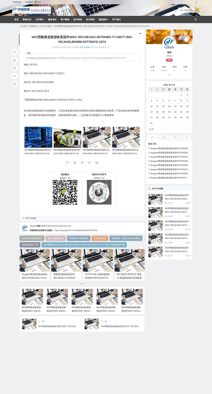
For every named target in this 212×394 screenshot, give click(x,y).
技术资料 (90, 19)
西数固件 (34, 26)
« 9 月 (151, 129)
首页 (16, 19)
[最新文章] (152, 138)
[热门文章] (163, 138)
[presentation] (125, 293)
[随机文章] (186, 138)
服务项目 (52, 19)
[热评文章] (175, 138)
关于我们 (116, 19)
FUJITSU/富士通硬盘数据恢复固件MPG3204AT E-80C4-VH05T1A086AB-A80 (98, 278)
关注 (169, 60)
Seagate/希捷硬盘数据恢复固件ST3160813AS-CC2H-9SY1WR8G (34, 278)
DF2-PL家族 (45, 26)
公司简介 (39, 19)
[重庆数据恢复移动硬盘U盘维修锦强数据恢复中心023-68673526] (31, 10)
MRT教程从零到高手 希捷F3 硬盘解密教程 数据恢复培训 (129, 278)
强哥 (39, 226)
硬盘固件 (103, 19)
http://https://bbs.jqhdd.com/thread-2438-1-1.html (57, 99)
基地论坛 (27, 19)
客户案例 (65, 19)
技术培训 (77, 19)
